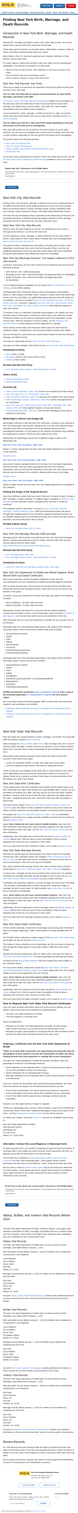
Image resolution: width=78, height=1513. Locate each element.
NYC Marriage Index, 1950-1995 (20, 555)
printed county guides (34, 1167)
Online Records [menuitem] (8, 12)
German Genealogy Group (17, 379)
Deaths (9, 360)
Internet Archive (16, 820)
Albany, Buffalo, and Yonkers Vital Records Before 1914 (30, 149)
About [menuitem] (72, 12)
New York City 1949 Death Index (46, 341)
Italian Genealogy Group (16, 382)
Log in (71, 6)
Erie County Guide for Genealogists (26, 1368)
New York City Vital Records (18, 143)
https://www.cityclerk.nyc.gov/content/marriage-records (26, 546)
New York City (34, 740)
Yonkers (40, 744)
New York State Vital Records (18, 146)
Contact (48, 1485)
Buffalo (29, 744)
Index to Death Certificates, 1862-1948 (22, 397)
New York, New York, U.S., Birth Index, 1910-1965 (27, 394)
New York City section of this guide (55, 830)
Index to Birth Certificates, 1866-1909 (22, 391)
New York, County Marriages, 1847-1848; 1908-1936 (39, 869)
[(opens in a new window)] (56, 1497)
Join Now (46, 6)
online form (37, 1118)
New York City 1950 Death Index (60, 345)
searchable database (29, 961)
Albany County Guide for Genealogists (27, 1296)
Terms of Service (36, 1511)
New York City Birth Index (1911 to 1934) (23, 528)
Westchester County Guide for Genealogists (30, 1429)
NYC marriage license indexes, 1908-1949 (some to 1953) (31, 369)
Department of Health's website (29, 1113)
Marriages (10, 357)
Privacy (43, 1511)
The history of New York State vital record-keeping (24, 101)
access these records (60, 888)
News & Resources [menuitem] (37, 12)
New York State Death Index (62, 937)
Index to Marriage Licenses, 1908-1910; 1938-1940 (28, 400)
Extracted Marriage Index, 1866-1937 (22, 411)
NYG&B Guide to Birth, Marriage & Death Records (24, 159)
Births (8, 354)
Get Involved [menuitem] (63, 12)
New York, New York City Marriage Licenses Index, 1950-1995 (32, 567)
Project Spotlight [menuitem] (22, 12)
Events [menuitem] (48, 12)
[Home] (16, 5)
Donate (59, 6)
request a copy (65, 846)
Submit (43, 1503)
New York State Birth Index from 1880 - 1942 (36, 814)
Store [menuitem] (55, 12)
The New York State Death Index (18, 957)
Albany (22, 744)
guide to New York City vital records (18, 241)
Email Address (10, 176)
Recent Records (13, 152)
